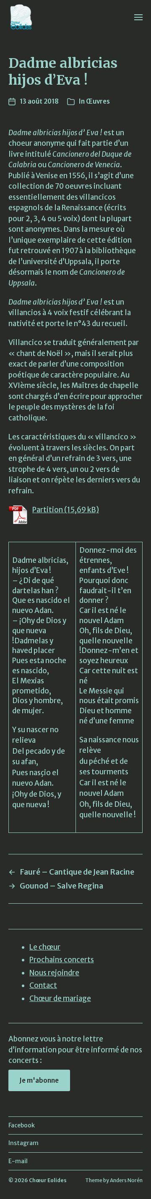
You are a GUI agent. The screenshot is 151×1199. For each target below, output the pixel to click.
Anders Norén (126, 1180)
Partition (47, 509)
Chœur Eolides (48, 1180)
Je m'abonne (39, 1080)
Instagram (23, 1143)
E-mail (18, 1161)
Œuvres (98, 101)
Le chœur (44, 947)
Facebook (21, 1125)
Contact (43, 985)
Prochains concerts (61, 959)
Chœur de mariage (60, 998)
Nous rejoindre (54, 972)
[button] (138, 17)
